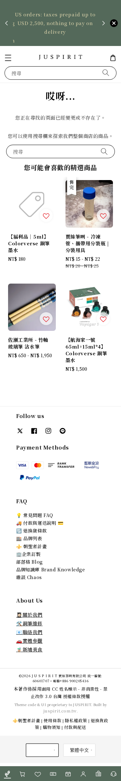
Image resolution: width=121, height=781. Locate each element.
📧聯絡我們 (29, 632)
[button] (8, 58)
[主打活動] (68, 774)
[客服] (113, 774)
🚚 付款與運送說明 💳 (40, 523)
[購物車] (22, 774)
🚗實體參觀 (29, 640)
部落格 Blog (29, 562)
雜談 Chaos (29, 577)
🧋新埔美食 (29, 649)
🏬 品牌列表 (29, 538)
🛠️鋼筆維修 (29, 623)
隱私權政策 (76, 720)
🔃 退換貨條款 (31, 530)
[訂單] (98, 774)
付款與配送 (75, 727)
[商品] (7, 774)
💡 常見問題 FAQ (34, 515)
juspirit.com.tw (59, 711)
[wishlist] (37, 774)
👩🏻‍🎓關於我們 (29, 614)
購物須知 (52, 727)
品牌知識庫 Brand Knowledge (50, 569)
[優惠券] (53, 774)
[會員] (83, 774)
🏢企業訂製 (28, 554)
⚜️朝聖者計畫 (26, 720)
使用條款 (52, 720)
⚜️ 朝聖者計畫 (31, 546)
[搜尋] (106, 73)
